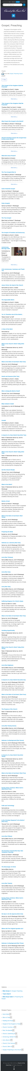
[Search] (24, 5)
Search (13, 1)
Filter (5, 79)
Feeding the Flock (8, 1020)
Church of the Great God (14, 11)
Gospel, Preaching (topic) (16, 73)
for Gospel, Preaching (12, 991)
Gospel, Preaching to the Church (12, 1049)
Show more (13, 99)
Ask (9, 1)
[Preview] (10, 1014)
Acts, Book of (6, 1040)
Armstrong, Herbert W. (9, 1037)
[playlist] (3, 73)
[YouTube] (14, 1069)
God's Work (6, 1014)
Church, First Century (9, 1043)
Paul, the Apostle (7, 1030)
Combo (17, 1)
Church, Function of (8, 1027)
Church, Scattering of (9, 1033)
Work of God (6, 1017)
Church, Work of (7, 1046)
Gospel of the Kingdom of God (11, 1024)
